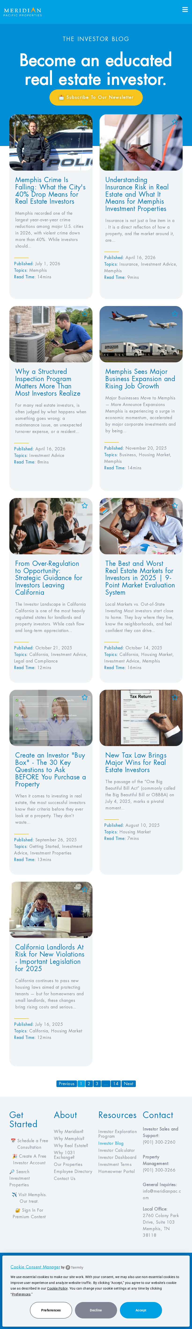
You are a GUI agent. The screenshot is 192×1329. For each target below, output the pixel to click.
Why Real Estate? (71, 1146)
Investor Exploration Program (117, 1134)
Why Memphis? (69, 1139)
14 (117, 1083)
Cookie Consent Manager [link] (35, 1267)
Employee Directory (73, 1171)
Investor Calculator (116, 1150)
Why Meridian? (69, 1132)
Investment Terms (115, 1164)
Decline (96, 1310)
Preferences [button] (21, 1294)
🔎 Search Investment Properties (19, 1178)
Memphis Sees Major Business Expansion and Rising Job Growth (140, 379)
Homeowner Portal (116, 1171)
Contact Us (64, 1178)
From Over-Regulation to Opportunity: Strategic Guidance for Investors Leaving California (48, 578)
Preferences (51, 1310)
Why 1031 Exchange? (64, 1155)
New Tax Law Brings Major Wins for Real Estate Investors (135, 762)
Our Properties (68, 1164)
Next (128, 1084)
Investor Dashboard (117, 1157)
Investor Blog (111, 1143)
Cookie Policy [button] (57, 1288)
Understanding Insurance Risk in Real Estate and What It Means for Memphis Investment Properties (137, 194)
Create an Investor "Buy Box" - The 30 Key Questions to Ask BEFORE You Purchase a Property (50, 770)
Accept (141, 1310)
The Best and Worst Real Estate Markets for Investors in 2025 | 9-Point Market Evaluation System (140, 578)
